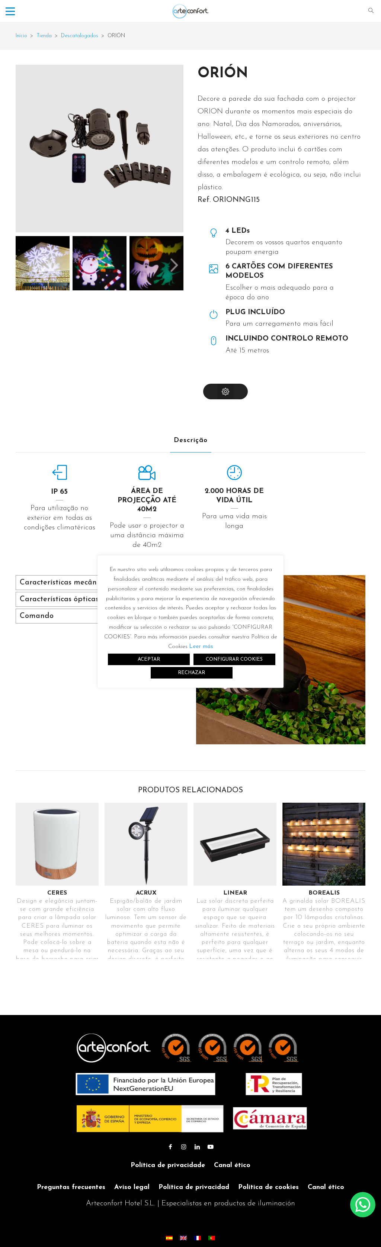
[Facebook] (170, 1147)
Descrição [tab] (191, 440)
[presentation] (174, 265)
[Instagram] (184, 1147)
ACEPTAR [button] (149, 659)
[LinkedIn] (197, 1147)
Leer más (201, 647)
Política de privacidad (194, 1187)
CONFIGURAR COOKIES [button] (234, 659)
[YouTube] (211, 1147)
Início (21, 36)
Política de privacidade (168, 1165)
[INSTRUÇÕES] (225, 391)
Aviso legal (132, 1187)
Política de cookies (268, 1187)
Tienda (44, 36)
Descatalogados (79, 36)
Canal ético (232, 1165)
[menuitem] (169, 1238)
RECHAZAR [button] (191, 672)
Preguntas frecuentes (71, 1187)
